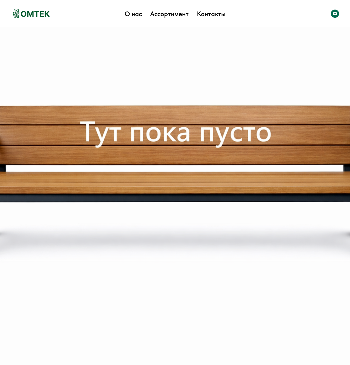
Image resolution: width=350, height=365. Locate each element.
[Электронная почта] (335, 14)
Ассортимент (169, 14)
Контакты (211, 14)
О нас (133, 14)
